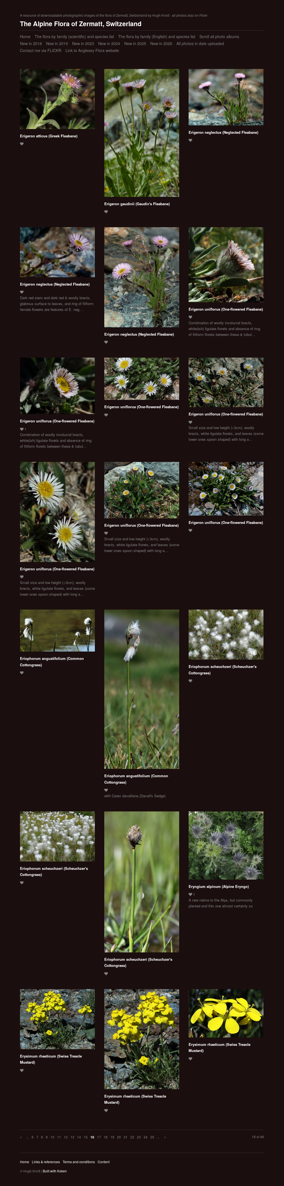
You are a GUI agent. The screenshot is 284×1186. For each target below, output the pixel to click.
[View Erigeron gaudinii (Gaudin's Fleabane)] (141, 135)
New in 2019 (57, 43)
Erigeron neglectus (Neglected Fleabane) (223, 132)
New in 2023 (83, 43)
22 (132, 1137)
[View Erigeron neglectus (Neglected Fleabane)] (226, 99)
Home (25, 36)
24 (146, 1137)
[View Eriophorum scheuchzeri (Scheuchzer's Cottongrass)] (226, 636)
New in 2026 (161, 43)
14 (79, 1137)
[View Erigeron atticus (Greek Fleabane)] (57, 101)
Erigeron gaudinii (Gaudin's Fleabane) (137, 203)
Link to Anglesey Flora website (92, 50)
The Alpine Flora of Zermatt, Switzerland (80, 23)
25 (152, 1137)
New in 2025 (135, 43)
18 (106, 1137)
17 (99, 1137)
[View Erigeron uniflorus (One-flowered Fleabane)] (226, 266)
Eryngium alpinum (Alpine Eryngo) (219, 886)
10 (52, 1137)
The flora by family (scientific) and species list (74, 36)
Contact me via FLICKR (40, 50)
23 (139, 1137)
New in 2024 (109, 43)
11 (59, 1137)
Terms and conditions (79, 1161)
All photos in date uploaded (200, 43)
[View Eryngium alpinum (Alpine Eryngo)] (226, 847)
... (27, 1137)
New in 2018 (31, 43)
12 (66, 1137)
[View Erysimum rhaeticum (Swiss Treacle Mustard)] (57, 1021)
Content (104, 1161)
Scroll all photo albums (219, 36)
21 (126, 1137)
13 (72, 1137)
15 (86, 1137)
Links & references (46, 1161)
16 (92, 1137)
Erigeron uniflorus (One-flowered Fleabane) (226, 309)
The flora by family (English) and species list (156, 36)
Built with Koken (55, 1170)
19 (112, 1137)
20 (119, 1137)
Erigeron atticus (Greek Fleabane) (48, 135)
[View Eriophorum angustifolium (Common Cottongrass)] (57, 632)
